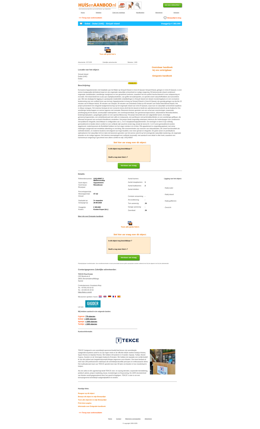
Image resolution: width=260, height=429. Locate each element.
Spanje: (87, 322)
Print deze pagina (84, 403)
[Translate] (107, 83)
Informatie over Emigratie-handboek (92, 406)
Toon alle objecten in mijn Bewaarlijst (92, 400)
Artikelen (98, 12)
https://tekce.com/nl (85, 292)
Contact (118, 419)
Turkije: (87, 324)
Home (83, 12)
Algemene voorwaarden (133, 419)
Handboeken (140, 12)
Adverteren (158, 12)
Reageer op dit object (86, 393)
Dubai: (87, 319)
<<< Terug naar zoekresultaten (90, 18)
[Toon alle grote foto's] (107, 36)
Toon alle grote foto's (108, 54)
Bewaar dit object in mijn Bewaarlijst (92, 396)
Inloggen (176, 12)
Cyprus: (86, 316)
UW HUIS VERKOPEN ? (172, 5)
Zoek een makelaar (118, 12)
